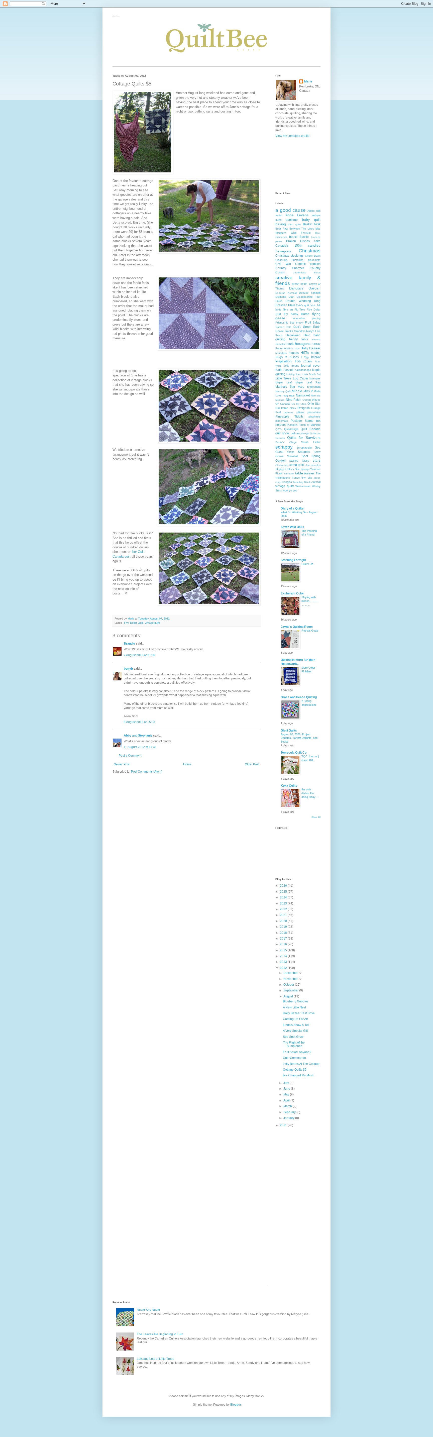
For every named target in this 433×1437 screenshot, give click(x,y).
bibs (317, 228)
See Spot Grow (293, 1037)
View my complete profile (292, 136)
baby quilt (311, 220)
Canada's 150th (288, 245)
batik (317, 224)
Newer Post (122, 764)
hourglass (281, 353)
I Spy (305, 357)
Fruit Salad (312, 322)
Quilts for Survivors (303, 438)
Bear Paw (281, 228)
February (289, 1112)
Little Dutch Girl (311, 374)
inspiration (283, 361)
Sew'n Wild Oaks (292, 527)
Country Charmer (289, 268)
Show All (315, 817)
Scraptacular (304, 447)
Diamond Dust (284, 296)
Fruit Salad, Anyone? (297, 1052)
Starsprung (281, 465)
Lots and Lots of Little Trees (155, 1359)
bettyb (128, 668)
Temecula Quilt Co (293, 752)
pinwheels (314, 416)
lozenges (314, 378)
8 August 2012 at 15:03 (139, 722)
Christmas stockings (289, 255)
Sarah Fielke (310, 442)
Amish (278, 215)
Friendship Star (285, 322)
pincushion (313, 412)
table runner (305, 473)
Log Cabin (300, 378)
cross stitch (300, 284)
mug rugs (289, 395)
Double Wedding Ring (302, 301)
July (286, 1083)
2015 (284, 950)
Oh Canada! (282, 403)
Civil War (283, 264)
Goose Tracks (284, 331)
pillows (300, 412)
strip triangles (313, 465)
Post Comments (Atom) (146, 771)
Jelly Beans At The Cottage (301, 1064)
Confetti (300, 264)
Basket (307, 224)
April (286, 1100)
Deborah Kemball (286, 292)
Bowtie (304, 237)
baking (280, 224)
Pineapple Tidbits (289, 416)
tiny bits (306, 477)
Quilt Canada (310, 429)
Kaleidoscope (303, 369)
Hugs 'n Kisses (287, 357)
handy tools (298, 339)
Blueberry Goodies (295, 1001)
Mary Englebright (309, 386)
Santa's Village (286, 442)
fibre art (288, 309)
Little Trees (283, 378)
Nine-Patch (293, 399)
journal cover (310, 365)
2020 (284, 921)
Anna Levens (296, 215)
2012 (284, 968)
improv (315, 357)
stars (316, 460)
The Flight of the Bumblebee (294, 1044)
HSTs (304, 353)
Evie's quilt (302, 305)
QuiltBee (116, 17)
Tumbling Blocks (302, 482)
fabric (313, 305)
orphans (288, 412)
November (290, 979)
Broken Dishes (298, 241)
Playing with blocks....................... (309, 601)
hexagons (302, 344)
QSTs (278, 429)
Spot (305, 456)
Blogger (235, 1404)
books (293, 237)
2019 (284, 927)
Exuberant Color (292, 593)
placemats (281, 420)
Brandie (129, 643)
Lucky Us (307, 563)
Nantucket (303, 395)
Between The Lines (301, 228)
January (289, 1118)
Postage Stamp (302, 421)
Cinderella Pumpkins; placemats (297, 259)
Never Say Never (148, 1310)
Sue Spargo (302, 469)
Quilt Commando (294, 1058)
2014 (284, 956)
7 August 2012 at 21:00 (139, 655)
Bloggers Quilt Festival (292, 232)
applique (292, 220)
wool (285, 490)
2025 (284, 891)
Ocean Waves (311, 399)
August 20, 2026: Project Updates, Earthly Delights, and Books (299, 738)
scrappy (284, 447)
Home (187, 764)
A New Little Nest (294, 1007)
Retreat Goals (309, 630)
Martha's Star (285, 386)
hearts (290, 344)
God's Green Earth (307, 327)
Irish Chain (303, 361)
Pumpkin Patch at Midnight (303, 424)
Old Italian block (285, 407)
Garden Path (283, 327)
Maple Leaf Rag (307, 382)
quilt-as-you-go (300, 433)
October (289, 984)
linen (298, 374)
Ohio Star (313, 403)
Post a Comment (130, 755)
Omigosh (303, 408)
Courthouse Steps (306, 272)
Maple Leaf (283, 382)
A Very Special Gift (295, 1031)
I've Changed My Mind (298, 1075)
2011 (284, 1125)
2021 (284, 915)
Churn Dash (312, 255)
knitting (290, 374)
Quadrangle (291, 429)
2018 (284, 933)
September (291, 990)
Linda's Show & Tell (296, 1025)
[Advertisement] (297, 164)
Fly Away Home (296, 314)
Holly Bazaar (310, 348)
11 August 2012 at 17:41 (140, 747)
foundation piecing (306, 318)
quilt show (282, 433)
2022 (284, 909)
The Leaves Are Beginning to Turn (160, 1334)
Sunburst (289, 473)
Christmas (309, 250)
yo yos (293, 490)
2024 (284, 897)
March (288, 1106)
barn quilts (294, 224)
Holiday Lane (291, 348)
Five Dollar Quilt (133, 622)
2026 (284, 885)
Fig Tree (299, 309)
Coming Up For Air (295, 1019)
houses (294, 353)
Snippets (304, 452)
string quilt (296, 465)
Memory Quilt (283, 391)
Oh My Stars (298, 403)
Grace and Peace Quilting (299, 697)
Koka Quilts (289, 785)
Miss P (308, 391)
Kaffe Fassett (284, 370)
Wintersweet (302, 486)
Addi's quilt (314, 210)
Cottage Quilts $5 (294, 1069)
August (288, 996)
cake (317, 241)
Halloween (293, 335)
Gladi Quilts (289, 730)
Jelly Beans (291, 365)
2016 (284, 944)
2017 (284, 938)
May (286, 1094)
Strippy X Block (284, 469)
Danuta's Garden (304, 288)
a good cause (290, 210)
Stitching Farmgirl (293, 560)
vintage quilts (153, 622)
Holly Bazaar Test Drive (299, 1013)
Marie (308, 81)
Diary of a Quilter (293, 508)
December (290, 973)
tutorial (316, 481)
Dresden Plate (285, 305)
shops (290, 451)
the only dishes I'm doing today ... (309, 793)
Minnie (297, 391)
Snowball (292, 456)
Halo (307, 335)
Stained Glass (299, 460)
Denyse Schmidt (309, 292)
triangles (287, 481)
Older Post (252, 764)
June (287, 1088)
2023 (284, 903)
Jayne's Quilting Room (297, 627)
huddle (315, 353)
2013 (284, 962)
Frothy (299, 322)
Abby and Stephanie (138, 735)
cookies (315, 264)
